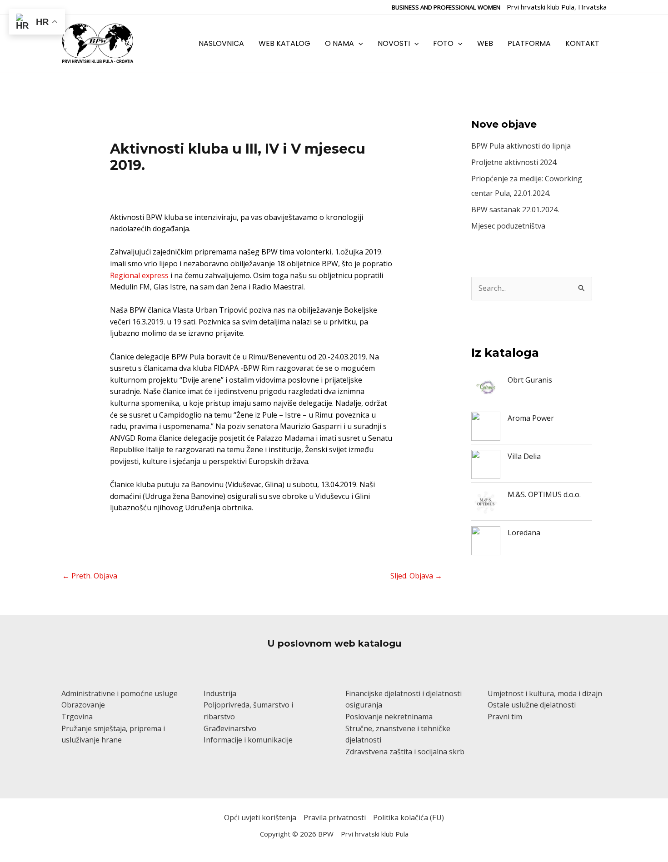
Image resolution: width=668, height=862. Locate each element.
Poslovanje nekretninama (389, 717)
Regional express (139, 275)
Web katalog (284, 43)
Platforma (529, 43)
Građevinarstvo (230, 728)
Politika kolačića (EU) (408, 817)
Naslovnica (221, 43)
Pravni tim (505, 717)
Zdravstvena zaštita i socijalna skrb (404, 752)
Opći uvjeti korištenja (260, 817)
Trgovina (77, 717)
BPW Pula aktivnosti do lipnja (521, 146)
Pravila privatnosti (335, 817)
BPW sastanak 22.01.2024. (515, 209)
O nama (339, 43)
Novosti (394, 43)
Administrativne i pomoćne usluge (119, 693)
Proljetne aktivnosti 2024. (514, 162)
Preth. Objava (89, 576)
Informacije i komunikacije (248, 740)
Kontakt (582, 43)
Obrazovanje (83, 705)
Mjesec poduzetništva (508, 226)
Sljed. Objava (416, 576)
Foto (443, 43)
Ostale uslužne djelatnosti (532, 705)
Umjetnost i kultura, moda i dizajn (545, 693)
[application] (358, 43)
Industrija (220, 693)
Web (485, 43)
